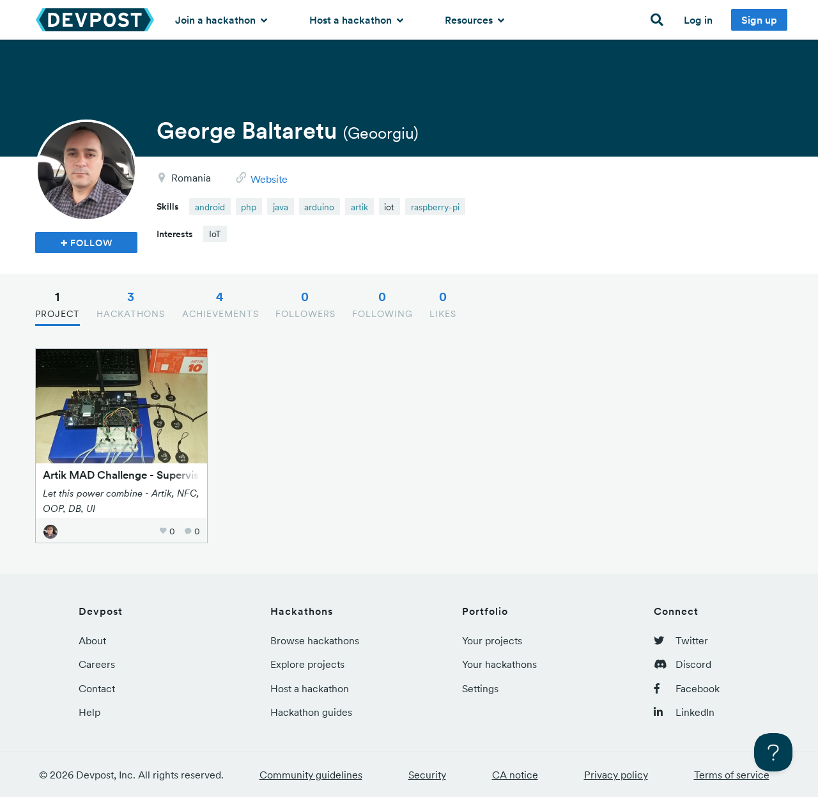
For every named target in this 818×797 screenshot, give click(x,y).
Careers (97, 664)
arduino (319, 207)
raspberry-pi (435, 207)
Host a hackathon (351, 19)
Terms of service (731, 774)
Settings (480, 688)
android (210, 207)
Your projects (492, 640)
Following (382, 304)
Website (269, 179)
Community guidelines (310, 774)
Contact (97, 688)
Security (427, 774)
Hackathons (130, 304)
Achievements (220, 304)
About (92, 640)
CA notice (515, 774)
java (280, 207)
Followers (305, 304)
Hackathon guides (311, 712)
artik (359, 207)
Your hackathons (499, 664)
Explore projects (307, 664)
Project (57, 304)
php (248, 207)
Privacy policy (616, 774)
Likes (442, 304)
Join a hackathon (216, 19)
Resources (470, 19)
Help (89, 712)
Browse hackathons (314, 640)
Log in (698, 19)
